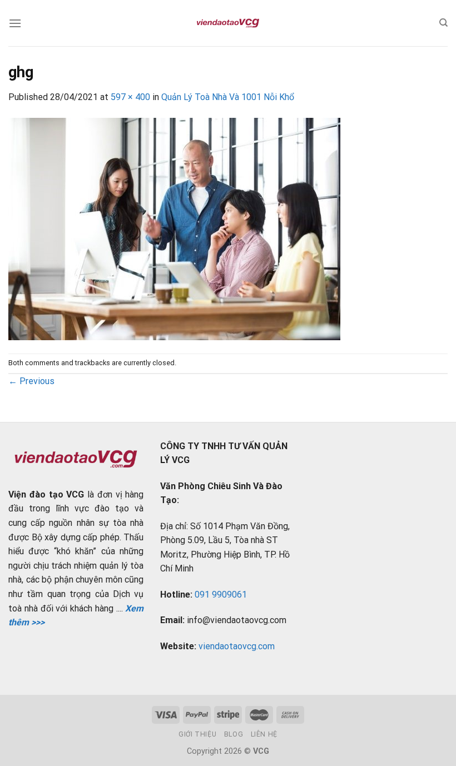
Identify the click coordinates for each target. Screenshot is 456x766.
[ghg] (174, 228)
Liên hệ (264, 734)
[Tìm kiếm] (443, 22)
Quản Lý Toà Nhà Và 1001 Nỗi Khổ (227, 97)
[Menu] (15, 23)
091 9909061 (221, 594)
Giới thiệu (197, 734)
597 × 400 (130, 97)
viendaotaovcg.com (237, 646)
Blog (233, 734)
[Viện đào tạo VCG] (228, 23)
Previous (31, 381)
